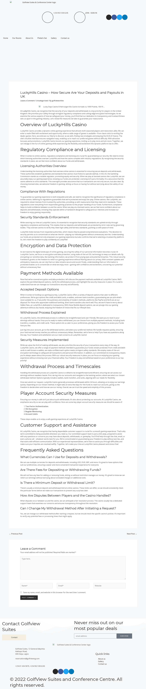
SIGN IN (94, 13)
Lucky (24, 111)
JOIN (87, 13)
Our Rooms (16, 38)
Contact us (65, 38)
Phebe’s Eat (42, 38)
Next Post (132, 534)
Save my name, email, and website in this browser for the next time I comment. (54, 592)
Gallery (54, 38)
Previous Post (15, 534)
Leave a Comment (27, 100)
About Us (29, 38)
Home (5, 38)
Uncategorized (42, 100)
